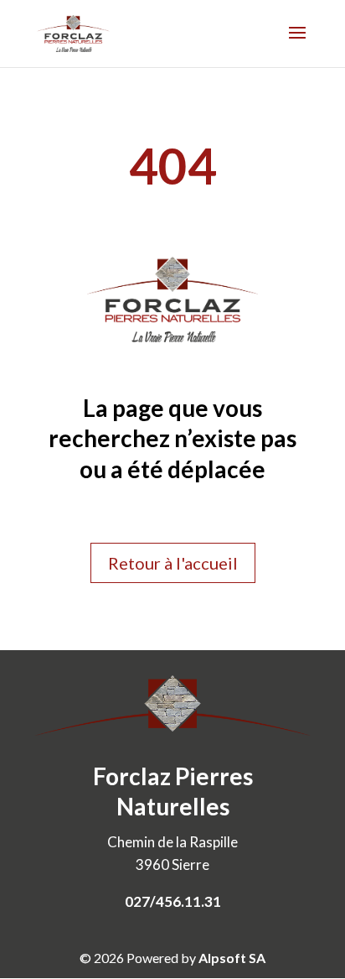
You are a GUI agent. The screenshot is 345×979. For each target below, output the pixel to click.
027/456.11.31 (173, 901)
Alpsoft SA (231, 958)
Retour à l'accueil (173, 563)
